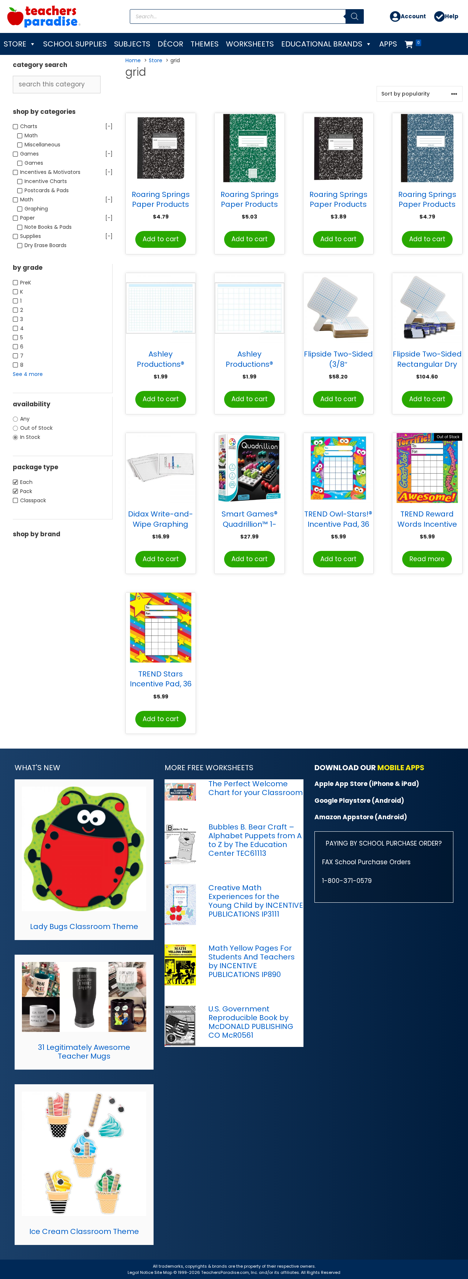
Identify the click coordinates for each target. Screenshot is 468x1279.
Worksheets (250, 44)
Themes (204, 44)
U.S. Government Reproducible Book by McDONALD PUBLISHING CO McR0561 (250, 1022)
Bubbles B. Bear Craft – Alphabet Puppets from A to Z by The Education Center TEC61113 (255, 840)
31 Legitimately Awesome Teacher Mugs (84, 1051)
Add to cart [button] (161, 239)
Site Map (163, 1272)
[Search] (355, 16)
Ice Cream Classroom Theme (84, 1231)
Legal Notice (140, 1272)
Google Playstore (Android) (359, 800)
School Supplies (75, 44)
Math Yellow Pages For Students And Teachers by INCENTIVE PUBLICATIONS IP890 (251, 961)
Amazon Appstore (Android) (360, 817)
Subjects (132, 44)
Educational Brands (321, 44)
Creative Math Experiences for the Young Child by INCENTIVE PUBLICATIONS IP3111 (255, 900)
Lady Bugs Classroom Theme (84, 926)
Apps (388, 44)
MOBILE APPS (400, 767)
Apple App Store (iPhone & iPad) (366, 783)
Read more (427, 559)
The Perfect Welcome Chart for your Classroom (255, 788)
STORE (15, 44)
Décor (170, 44)
